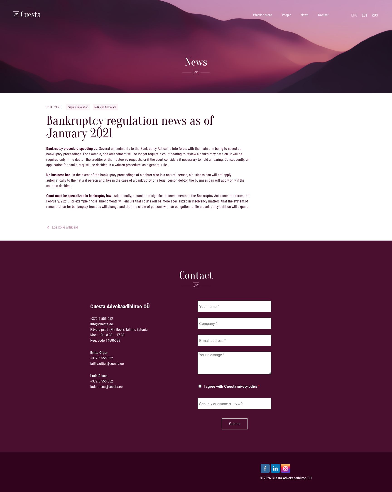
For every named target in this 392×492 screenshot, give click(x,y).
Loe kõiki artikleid (64, 227)
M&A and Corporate (105, 107)
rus (375, 15)
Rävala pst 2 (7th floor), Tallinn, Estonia (119, 329)
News (304, 15)
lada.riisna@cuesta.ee (106, 387)
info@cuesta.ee (101, 324)
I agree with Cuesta (232, 386)
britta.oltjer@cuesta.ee (107, 363)
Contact (323, 15)
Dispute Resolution (78, 107)
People (286, 15)
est (364, 15)
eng (354, 15)
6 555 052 (105, 319)
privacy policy (247, 386)
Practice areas (262, 15)
